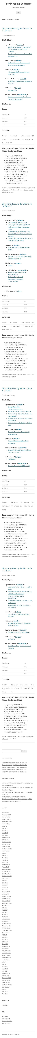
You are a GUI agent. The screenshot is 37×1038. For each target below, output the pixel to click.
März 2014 (5, 971)
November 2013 (6, 980)
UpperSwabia (22, 95)
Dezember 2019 (6, 815)
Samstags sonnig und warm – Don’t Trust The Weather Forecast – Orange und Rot (20, 234)
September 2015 (6, 930)
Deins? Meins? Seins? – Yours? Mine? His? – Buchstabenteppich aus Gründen (19, 49)
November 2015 (6, 926)
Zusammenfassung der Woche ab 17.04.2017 (17, 29)
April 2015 (5, 941)
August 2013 (5, 987)
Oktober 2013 (6, 982)
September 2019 (6, 821)
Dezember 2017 (6, 869)
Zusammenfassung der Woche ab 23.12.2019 (14, 772)
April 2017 (5, 887)
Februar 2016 (6, 919)
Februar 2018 (6, 864)
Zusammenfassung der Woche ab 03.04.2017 (17, 389)
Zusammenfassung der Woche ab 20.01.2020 (14, 762)
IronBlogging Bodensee (19, 3)
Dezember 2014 (6, 951)
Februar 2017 (6, 892)
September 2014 (6, 957)
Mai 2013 (4, 994)
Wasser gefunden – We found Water (19, 411)
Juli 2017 (4, 880)
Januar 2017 (5, 894)
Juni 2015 (4, 937)
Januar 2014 (5, 975)
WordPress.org (6, 1023)
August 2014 (5, 960)
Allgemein (5, 190)
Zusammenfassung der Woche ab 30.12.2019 (14, 769)
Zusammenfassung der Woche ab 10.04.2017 (17, 205)
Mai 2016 (4, 912)
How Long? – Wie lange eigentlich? (19, 225)
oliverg (18, 61)
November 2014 (6, 953)
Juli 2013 (4, 989)
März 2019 (5, 835)
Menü (18, 12)
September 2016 (6, 903)
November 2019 (6, 817)
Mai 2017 (4, 885)
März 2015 (5, 944)
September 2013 (6, 985)
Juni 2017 (4, 883)
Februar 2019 (6, 837)
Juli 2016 (4, 907)
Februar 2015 (6, 946)
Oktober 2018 (6, 846)
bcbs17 (26, 190)
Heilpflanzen (12, 459)
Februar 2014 (6, 973)
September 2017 (6, 876)
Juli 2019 (4, 826)
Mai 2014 (4, 966)
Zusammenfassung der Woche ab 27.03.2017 (17, 569)
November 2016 (6, 898)
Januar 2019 (5, 840)
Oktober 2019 (6, 819)
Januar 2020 (5, 812)
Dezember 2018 (6, 842)
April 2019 (5, 833)
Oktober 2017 (6, 873)
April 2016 (5, 914)
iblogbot (28, 188)
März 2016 (5, 917)
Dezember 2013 (6, 978)
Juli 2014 (4, 962)
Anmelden (5, 1016)
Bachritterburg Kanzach (15, 277)
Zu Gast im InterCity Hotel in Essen (19, 632)
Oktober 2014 (6, 955)
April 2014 (5, 969)
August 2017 (5, 878)
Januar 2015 (5, 948)
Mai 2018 (4, 858)
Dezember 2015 (6, 923)
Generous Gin (12, 90)
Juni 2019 (4, 828)
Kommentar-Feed (7, 1021)
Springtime (11, 639)
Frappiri (17, 88)
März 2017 (5, 889)
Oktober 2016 (6, 901)
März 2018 (5, 862)
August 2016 (5, 905)
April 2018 (5, 860)
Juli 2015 (4, 935)
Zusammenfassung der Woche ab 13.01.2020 (14, 765)
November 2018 (6, 844)
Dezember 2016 (6, 896)
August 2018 (5, 851)
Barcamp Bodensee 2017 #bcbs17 (19, 466)
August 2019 (5, 824)
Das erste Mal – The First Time (17, 222)
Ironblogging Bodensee (18, 796)
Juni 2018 (4, 855)
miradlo (16, 70)
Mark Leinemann (7, 792)
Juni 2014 (4, 964)
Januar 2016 (5, 921)
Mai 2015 (4, 939)
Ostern (10, 265)
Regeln (11, 785)
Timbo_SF (23, 79)
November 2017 (6, 871)
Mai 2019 (4, 830)
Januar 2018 (5, 867)
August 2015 (5, 932)
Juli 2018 (4, 853)
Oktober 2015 (6, 928)
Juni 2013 (4, 991)
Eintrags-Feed (6, 1018)
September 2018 (6, 849)
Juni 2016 (4, 910)
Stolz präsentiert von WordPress (10, 1034)
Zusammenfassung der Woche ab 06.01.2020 (14, 767)
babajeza (20, 45)
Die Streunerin (6, 796)
